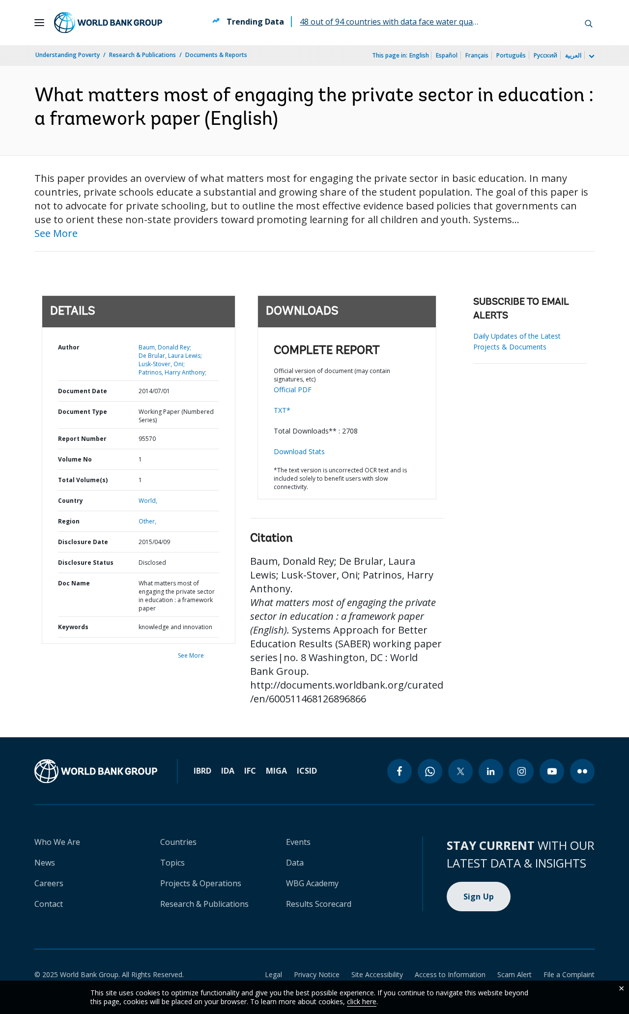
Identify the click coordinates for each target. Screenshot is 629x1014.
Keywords (73, 627)
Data (295, 862)
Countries (178, 842)
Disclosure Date (83, 542)
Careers (48, 883)
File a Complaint (569, 974)
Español (446, 55)
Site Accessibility (377, 974)
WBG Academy (312, 883)
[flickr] (582, 771)
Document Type (82, 411)
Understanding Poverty (67, 55)
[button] (589, 23)
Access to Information (450, 974)
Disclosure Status (86, 562)
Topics (172, 862)
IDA (227, 770)
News (44, 862)
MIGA (276, 770)
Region (69, 521)
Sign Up (478, 896)
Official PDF (293, 389)
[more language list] (591, 56)
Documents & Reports (216, 55)
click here (361, 1001)
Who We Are (57, 842)
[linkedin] (491, 771)
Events (298, 842)
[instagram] (521, 771)
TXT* (282, 410)
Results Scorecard (318, 903)
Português (511, 55)
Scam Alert (514, 974)
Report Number (82, 439)
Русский (545, 55)
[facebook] (399, 771)
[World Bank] (95, 771)
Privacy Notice (317, 974)
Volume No (75, 459)
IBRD (202, 770)
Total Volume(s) (83, 480)
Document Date (82, 391)
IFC (250, 770)
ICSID (307, 770)
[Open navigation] (39, 22)
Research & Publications (142, 55)
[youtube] (552, 771)
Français (476, 55)
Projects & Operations (200, 883)
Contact (48, 903)
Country (70, 500)
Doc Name (74, 583)
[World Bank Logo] (108, 22)
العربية (573, 55)
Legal (273, 974)
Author (69, 347)
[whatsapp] (430, 771)
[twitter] (460, 771)
